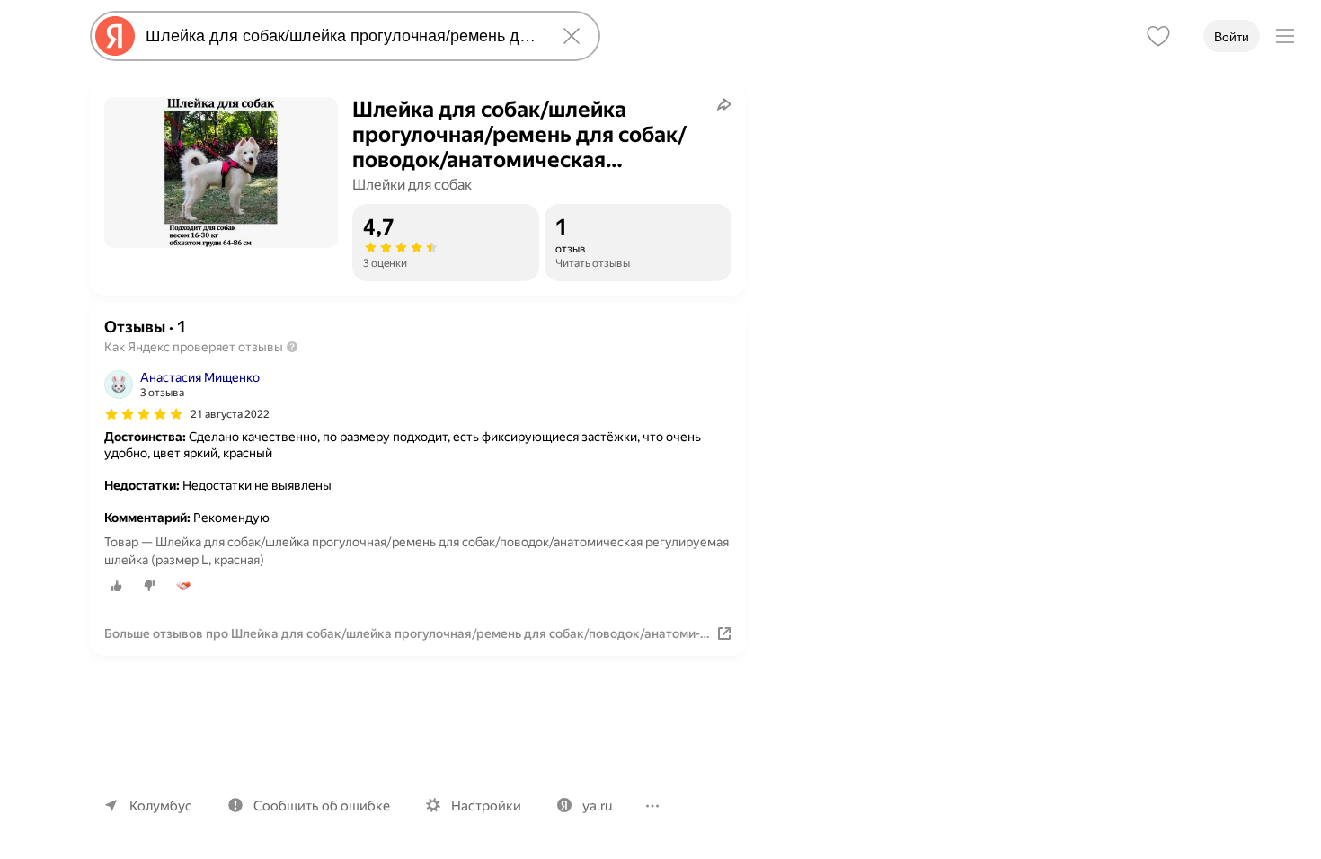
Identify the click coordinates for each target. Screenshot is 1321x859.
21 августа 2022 (230, 414)
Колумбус (160, 806)
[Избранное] (1158, 36)
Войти (1231, 37)
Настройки (486, 806)
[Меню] (1285, 36)
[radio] (116, 586)
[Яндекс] (115, 36)
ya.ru (597, 806)
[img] (143, 414)
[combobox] (341, 36)
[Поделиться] (724, 104)
